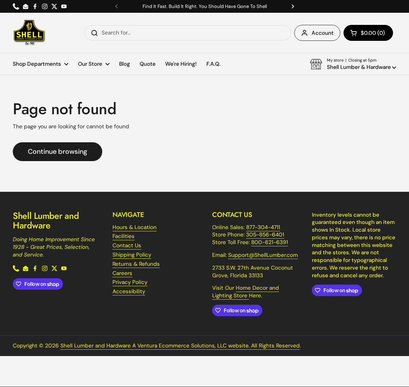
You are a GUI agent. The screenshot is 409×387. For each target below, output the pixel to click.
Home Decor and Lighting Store (245, 291)
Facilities (123, 236)
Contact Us (126, 245)
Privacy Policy (129, 282)
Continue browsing (57, 151)
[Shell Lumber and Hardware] (29, 33)
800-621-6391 (269, 242)
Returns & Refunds (136, 263)
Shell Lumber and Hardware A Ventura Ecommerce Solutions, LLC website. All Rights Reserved (180, 345)
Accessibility (128, 291)
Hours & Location (134, 227)
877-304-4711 (263, 227)
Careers (122, 273)
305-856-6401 (265, 234)
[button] (368, 33)
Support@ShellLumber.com (263, 254)
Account (323, 32)
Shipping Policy (131, 254)
